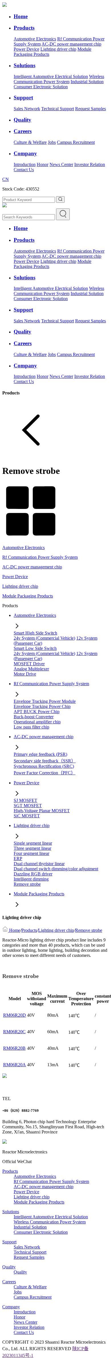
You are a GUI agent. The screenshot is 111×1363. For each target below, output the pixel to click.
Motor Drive (25, 674)
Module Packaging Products (27, 596)
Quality (9, 1266)
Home (14, 930)
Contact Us (24, 169)
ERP (18, 858)
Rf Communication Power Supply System (40, 557)
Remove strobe (27, 884)
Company (11, 1306)
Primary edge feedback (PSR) (40, 754)
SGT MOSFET (28, 805)
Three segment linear (32, 848)
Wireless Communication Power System (59, 79)
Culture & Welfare (30, 142)
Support (9, 1241)
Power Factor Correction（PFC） (44, 772)
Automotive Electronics (35, 38)
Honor (42, 164)
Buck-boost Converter (34, 716)
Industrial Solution (87, 81)
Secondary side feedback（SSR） (45, 760)
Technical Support (57, 108)
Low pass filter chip (31, 727)
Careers (9, 1281)
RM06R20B (14, 1048)
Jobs (52, 142)
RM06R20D (14, 1015)
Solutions (10, 1211)
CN (5, 179)
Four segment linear (31, 853)
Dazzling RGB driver (33, 873)
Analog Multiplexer (31, 668)
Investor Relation (89, 164)
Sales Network (27, 108)
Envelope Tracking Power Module (45, 701)
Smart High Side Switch (35, 633)
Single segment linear (33, 843)
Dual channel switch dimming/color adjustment (56, 868)
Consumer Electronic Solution (41, 86)
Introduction (25, 164)
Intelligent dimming (31, 879)
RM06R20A (14, 1064)
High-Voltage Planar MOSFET (42, 810)
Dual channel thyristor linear (39, 863)
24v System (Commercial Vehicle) (44, 638)
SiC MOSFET (27, 815)
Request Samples (90, 108)
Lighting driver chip (58, 49)
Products (29, 930)
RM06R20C (14, 1031)
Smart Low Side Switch (35, 648)
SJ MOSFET (25, 800)
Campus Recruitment (76, 142)
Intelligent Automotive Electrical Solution (51, 76)
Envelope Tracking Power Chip (42, 706)
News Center (61, 164)
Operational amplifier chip (37, 721)
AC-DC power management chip (71, 44)
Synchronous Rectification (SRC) (44, 766)
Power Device (26, 49)
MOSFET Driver (29, 663)
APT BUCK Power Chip (36, 711)
